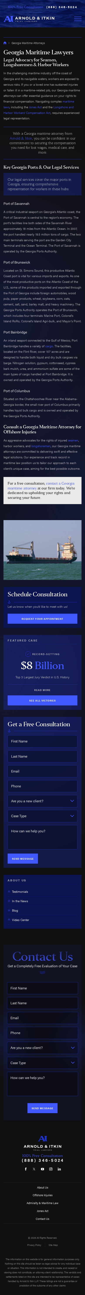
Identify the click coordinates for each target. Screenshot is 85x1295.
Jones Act (35, 107)
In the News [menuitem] (20, 901)
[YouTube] (42, 1169)
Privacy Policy (34, 1245)
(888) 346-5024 (62, 6)
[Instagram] (51, 1169)
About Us (42, 1187)
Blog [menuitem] (15, 910)
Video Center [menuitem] (20, 920)
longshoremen (41, 446)
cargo (49, 346)
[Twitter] (34, 1169)
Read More (42, 690)
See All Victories (42, 700)
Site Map (53, 1245)
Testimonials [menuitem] (20, 891)
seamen (73, 440)
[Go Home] (4, 42)
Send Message (23, 858)
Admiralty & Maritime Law (42, 1203)
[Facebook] (26, 1169)
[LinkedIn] (59, 1169)
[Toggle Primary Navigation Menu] (78, 19)
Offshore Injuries (43, 1195)
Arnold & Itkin (21, 138)
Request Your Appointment (42, 618)
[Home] (28, 19)
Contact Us (42, 1219)
